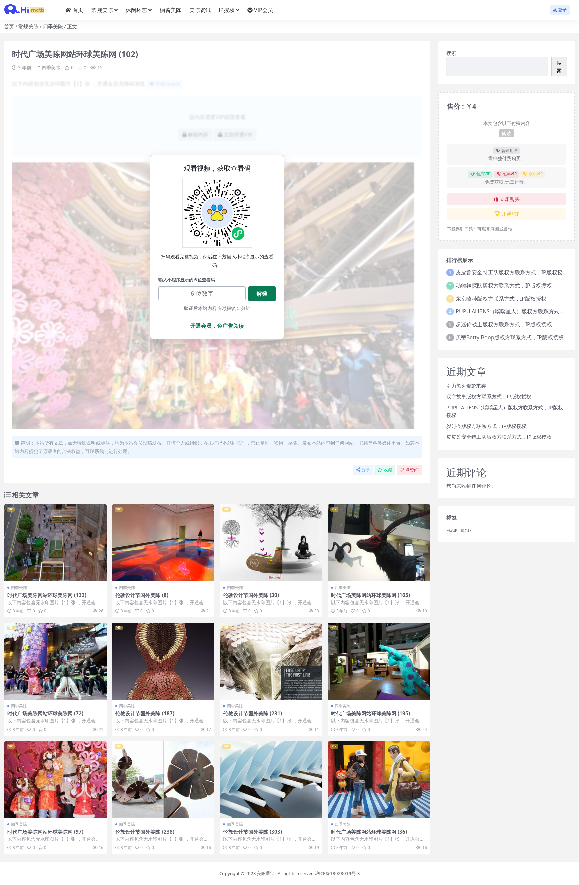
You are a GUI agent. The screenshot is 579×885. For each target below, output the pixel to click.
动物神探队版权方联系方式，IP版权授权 (504, 285)
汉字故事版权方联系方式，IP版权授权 (488, 396)
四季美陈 (53, 26)
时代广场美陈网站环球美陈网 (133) (46, 595)
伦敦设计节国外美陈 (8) (141, 595)
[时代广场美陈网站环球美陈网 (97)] (55, 779)
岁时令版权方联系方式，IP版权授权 (486, 426)
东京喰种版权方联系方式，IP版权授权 (501, 298)
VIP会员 (263, 10)
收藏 (388, 469)
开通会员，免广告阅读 (217, 325)
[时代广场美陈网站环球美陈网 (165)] (379, 542)
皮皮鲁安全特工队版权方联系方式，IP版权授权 (512, 272)
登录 (562, 9)
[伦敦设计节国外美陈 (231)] (271, 661)
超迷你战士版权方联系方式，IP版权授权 (504, 324)
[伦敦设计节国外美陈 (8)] (163, 542)
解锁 (262, 293)
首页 (78, 10)
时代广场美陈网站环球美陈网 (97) (45, 831)
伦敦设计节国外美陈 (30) (251, 595)
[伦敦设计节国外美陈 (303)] (271, 779)
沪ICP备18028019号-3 (337, 873)
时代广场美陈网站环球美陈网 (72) (45, 713)
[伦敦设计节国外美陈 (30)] (271, 542)
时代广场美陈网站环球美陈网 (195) (370, 713)
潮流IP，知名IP (458, 530)
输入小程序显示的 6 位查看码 (186, 280)
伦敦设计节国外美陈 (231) (252, 713)
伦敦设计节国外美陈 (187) (144, 713)
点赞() (412, 469)
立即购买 (510, 199)
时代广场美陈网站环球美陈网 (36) (369, 831)
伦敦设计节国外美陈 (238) (144, 831)
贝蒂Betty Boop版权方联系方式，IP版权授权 (510, 337)
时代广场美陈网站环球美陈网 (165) (370, 595)
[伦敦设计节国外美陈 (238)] (163, 779)
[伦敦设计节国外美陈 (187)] (163, 661)
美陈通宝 (265, 873)
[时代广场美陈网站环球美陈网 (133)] (55, 542)
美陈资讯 (200, 10)
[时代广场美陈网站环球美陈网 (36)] (379, 779)
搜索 (451, 53)
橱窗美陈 (170, 10)
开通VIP (510, 214)
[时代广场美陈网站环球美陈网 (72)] (55, 661)
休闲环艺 (136, 10)
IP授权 (227, 10)
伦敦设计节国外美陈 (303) (252, 831)
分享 (365, 469)
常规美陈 (102, 10)
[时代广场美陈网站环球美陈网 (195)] (379, 661)
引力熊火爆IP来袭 (466, 385)
